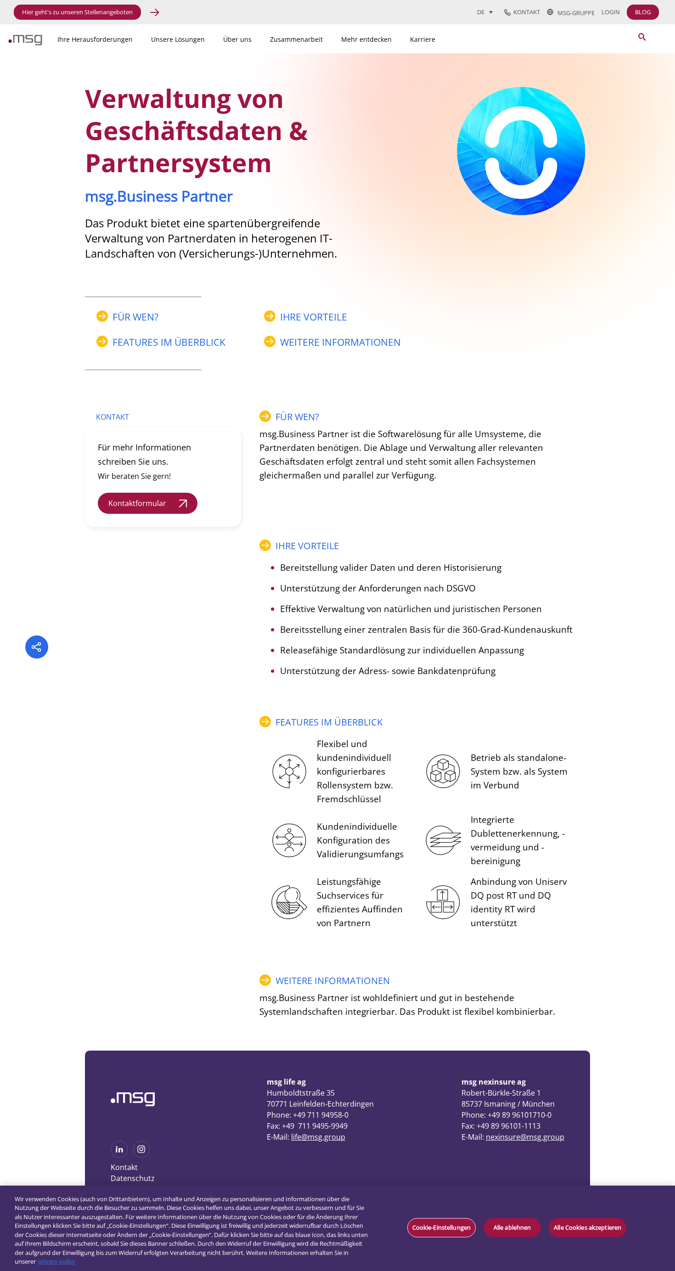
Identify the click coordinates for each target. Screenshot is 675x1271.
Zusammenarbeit (296, 39)
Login (611, 12)
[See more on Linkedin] (119, 1155)
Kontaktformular (137, 503)
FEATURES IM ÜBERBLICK (168, 342)
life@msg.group (318, 1137)
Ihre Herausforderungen (95, 39)
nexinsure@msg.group (525, 1137)
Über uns (237, 39)
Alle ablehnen (512, 1227)
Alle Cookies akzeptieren (587, 1227)
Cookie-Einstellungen (441, 1227)
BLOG (643, 12)
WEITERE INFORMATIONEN (340, 342)
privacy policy (56, 1261)
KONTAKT (112, 417)
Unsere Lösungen (178, 39)
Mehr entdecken (366, 39)
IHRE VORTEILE (313, 316)
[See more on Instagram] (141, 1155)
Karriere (422, 39)
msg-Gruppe (574, 12)
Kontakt (525, 12)
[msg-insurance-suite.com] (25, 43)
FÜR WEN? (135, 316)
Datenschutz (133, 1178)
